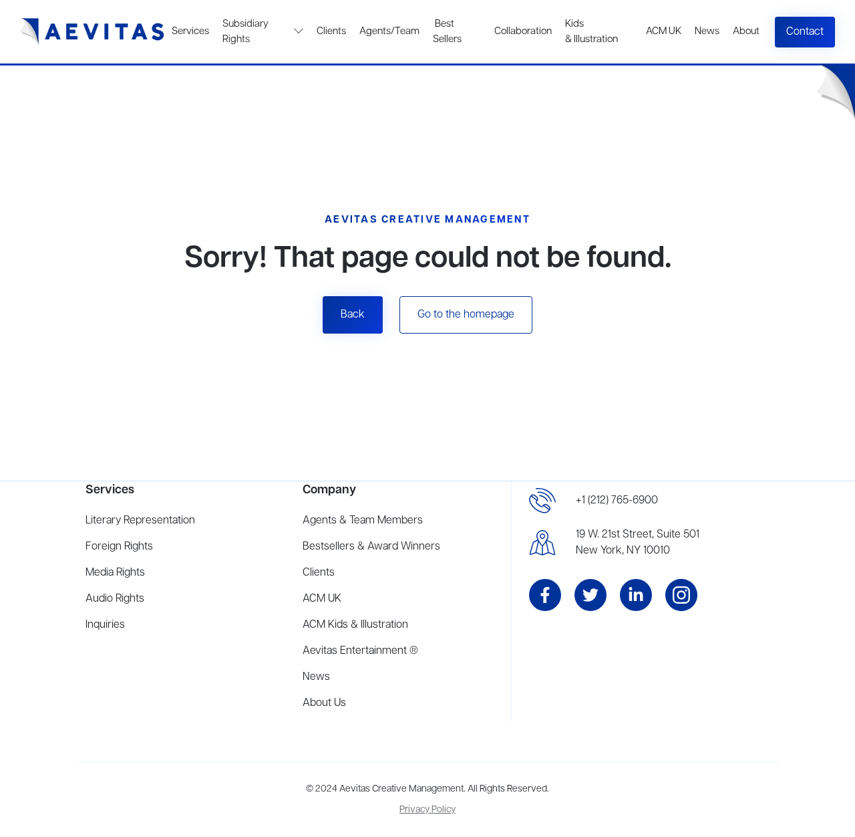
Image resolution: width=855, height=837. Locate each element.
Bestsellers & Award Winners (371, 547)
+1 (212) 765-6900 (617, 500)
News (707, 31)
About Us (324, 703)
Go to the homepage (465, 315)
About (746, 31)
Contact (805, 32)
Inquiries (105, 625)
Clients (331, 31)
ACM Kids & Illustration (355, 625)
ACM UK (663, 31)
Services (190, 31)
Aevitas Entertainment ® (360, 651)
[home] (92, 31)
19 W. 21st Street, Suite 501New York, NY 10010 (637, 542)
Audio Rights (115, 599)
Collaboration (523, 31)
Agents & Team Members (363, 520)
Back (353, 315)
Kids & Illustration (591, 31)
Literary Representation (140, 520)
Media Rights (115, 573)
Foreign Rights (119, 547)
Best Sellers (447, 31)
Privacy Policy (427, 810)
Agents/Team (389, 31)
